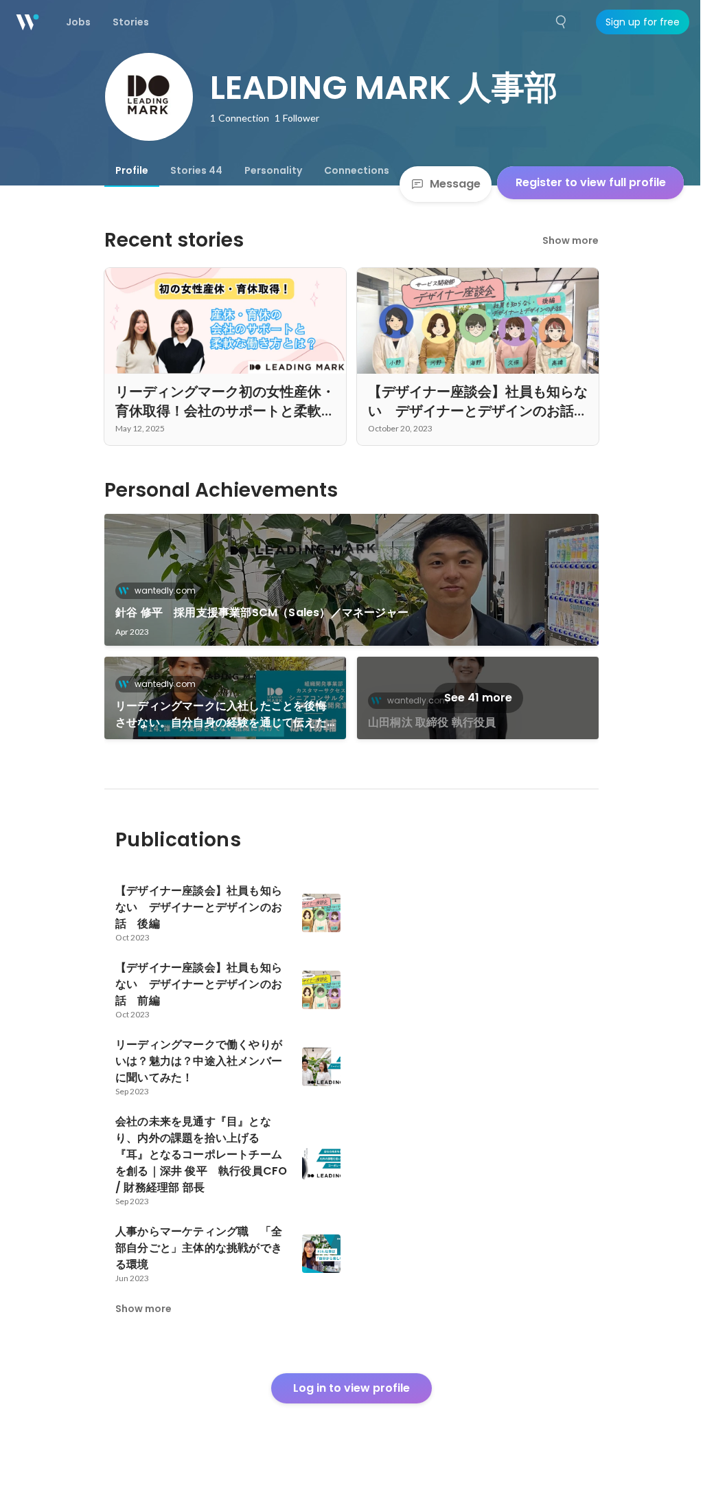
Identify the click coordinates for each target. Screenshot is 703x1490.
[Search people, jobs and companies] (561, 22)
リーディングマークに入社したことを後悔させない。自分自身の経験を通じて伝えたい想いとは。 (221, 714)
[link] (351, 580)
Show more (570, 240)
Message (455, 184)
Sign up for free (643, 22)
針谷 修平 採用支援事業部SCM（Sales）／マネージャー (261, 612)
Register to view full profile (591, 182)
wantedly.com (165, 590)
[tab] (131, 170)
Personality (273, 170)
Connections (356, 170)
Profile (131, 170)
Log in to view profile (351, 1388)
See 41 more (478, 698)
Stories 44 (196, 170)
